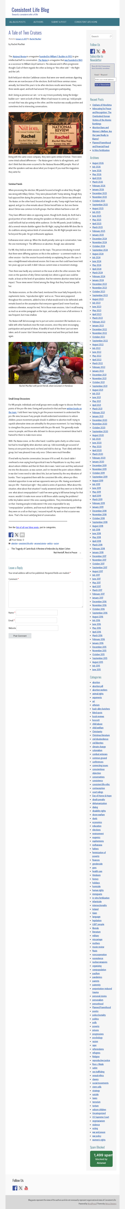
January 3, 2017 (21, 39)
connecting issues (100, 765)
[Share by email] (22, 534)
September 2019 (99, 476)
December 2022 (99, 329)
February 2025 (98, 231)
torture (95, 1105)
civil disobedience (100, 739)
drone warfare (98, 814)
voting (95, 1128)
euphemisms (98, 841)
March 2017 (97, 590)
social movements (100, 1083)
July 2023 (96, 302)
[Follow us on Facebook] (92, 51)
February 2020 (98, 458)
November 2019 (99, 469)
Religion (96, 1056)
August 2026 (98, 163)
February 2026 (98, 185)
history (95, 879)
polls (94, 1022)
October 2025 (98, 200)
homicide (96, 886)
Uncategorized (99, 1113)
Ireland (95, 909)
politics (50, 543)
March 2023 (97, 318)
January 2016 (98, 643)
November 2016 (99, 605)
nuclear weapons (99, 962)
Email (12, 620)
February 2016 (98, 639)
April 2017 (96, 586)
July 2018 (96, 529)
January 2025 (98, 235)
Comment (14, 579)
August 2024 (98, 253)
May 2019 (96, 492)
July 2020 (96, 439)
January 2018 (98, 552)
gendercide (97, 863)
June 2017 (96, 578)
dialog (95, 807)
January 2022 (98, 371)
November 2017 (99, 560)
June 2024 (96, 261)
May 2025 (96, 219)
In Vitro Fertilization (101, 150)
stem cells (96, 1086)
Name (12, 612)
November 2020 (99, 423)
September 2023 (100, 295)
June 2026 (96, 170)
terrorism (96, 1102)
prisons (95, 1030)
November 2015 (99, 650)
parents (95, 981)
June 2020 (97, 442)
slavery (95, 1079)
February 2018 (98, 548)
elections (96, 829)
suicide (95, 1094)
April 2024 (96, 269)
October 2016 (98, 609)
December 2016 (99, 601)
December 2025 (99, 193)
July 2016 (96, 620)
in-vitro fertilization (100, 898)
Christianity (97, 731)
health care (97, 871)
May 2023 (96, 310)
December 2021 (99, 374)
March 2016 (97, 635)
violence (96, 1124)
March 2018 (97, 544)
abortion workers (99, 690)
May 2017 (96, 582)
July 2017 (96, 575)
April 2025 (96, 223)
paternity (96, 984)
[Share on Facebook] (11, 534)
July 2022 (96, 348)
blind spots (97, 712)
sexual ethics (98, 1075)
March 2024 (97, 272)
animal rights (98, 693)
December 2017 (99, 556)
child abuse (97, 724)
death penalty (98, 799)
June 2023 (96, 306)
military (95, 935)
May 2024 (96, 265)
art (93, 701)
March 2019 (97, 499)
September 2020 (100, 431)
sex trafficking (98, 1071)
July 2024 (96, 257)
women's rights (98, 1139)
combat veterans (99, 754)
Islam (94, 913)
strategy (96, 1090)
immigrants (97, 894)
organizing (97, 965)
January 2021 (97, 416)
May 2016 (96, 628)
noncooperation (99, 954)
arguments (97, 697)
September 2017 (99, 567)
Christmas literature (101, 735)
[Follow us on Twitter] (98, 51)
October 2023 (98, 291)
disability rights (99, 810)
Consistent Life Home (86, 21)
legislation (97, 920)
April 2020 (97, 450)
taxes (94, 1098)
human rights (98, 890)
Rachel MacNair (35, 39)
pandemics (97, 977)
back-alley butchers (101, 708)
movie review (98, 947)
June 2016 (96, 624)
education (96, 826)
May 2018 (96, 537)
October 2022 (98, 337)
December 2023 (99, 284)
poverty (95, 1026)
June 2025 (96, 216)
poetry (95, 1011)
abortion (14, 543)
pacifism (96, 973)
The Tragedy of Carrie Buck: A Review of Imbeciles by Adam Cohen (40, 548)
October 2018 (98, 518)
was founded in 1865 (73, 60)
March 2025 (97, 227)
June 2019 (96, 488)
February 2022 (98, 367)
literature (96, 931)
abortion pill (97, 686)
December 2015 (99, 647)
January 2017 (97, 597)
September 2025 (100, 204)
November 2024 (99, 242)
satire (94, 1068)
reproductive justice (101, 1060)
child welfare (98, 727)
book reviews (98, 716)
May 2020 (97, 446)
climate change (99, 746)
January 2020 (98, 461)
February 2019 (98, 503)
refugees (96, 1052)
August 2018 (97, 526)
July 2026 (96, 166)
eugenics (96, 837)
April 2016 (96, 631)
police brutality (99, 1015)
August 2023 (98, 299)
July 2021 (96, 393)
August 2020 (98, 435)
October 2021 (98, 382)
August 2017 (97, 571)
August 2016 (97, 616)
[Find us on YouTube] (103, 51)
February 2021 (98, 412)
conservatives (98, 777)
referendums (98, 1049)
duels (94, 818)
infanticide (97, 901)
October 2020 (98, 427)
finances (96, 860)
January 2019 (98, 507)
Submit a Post (58, 21)
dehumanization (99, 803)
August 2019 (97, 480)
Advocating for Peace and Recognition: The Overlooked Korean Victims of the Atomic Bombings (101, 116)
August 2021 (97, 390)
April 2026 (97, 178)
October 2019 (98, 473)
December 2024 (99, 238)
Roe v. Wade (98, 1064)
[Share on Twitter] (16, 534)
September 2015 (99, 658)
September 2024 (100, 250)
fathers (95, 848)
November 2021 (99, 378)
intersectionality (99, 905)
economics (97, 822)
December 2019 (99, 465)
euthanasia (97, 845)
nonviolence (97, 958)
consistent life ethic (26, 543)
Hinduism (96, 875)
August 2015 (97, 662)
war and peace (98, 1132)
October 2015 (98, 654)
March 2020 (97, 454)
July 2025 (96, 212)
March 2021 (97, 408)
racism (56, 543)
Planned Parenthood (101, 1007)
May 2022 (96, 355)
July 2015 (96, 665)
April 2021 (96, 405)
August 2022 (98, 344)
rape (94, 1045)
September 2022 (100, 340)
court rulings (97, 792)
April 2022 (96, 359)
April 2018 (96, 541)
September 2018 (99, 522)
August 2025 (98, 208)
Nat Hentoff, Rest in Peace (65, 552)
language (96, 916)
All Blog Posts (17, 21)
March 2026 (97, 182)
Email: (101, 75)
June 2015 (96, 669)
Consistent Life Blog (30, 9)
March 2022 (97, 363)
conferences (97, 761)
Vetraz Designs (110, 1204)
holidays (96, 882)
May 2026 (96, 174)
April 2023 (96, 314)
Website (12, 628)
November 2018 (99, 514)
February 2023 (98, 321)
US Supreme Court (100, 1117)
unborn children (99, 1109)
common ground (99, 758)
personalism (97, 1000)
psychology (97, 1037)
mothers (96, 943)
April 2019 (96, 495)
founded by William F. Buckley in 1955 (55, 56)
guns (94, 867)
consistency (97, 780)
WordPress (92, 1204)
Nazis (94, 950)
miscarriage (97, 939)
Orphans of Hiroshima (102, 105)
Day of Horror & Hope (102, 795)
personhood (97, 1003)
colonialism (97, 750)
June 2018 (96, 533)
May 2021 (96, 401)
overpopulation (99, 969)
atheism (96, 705)
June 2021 (96, 397)
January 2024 (98, 280)
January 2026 (98, 189)
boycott (96, 720)
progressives (98, 1034)
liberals (95, 928)
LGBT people (98, 924)
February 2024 (98, 276)
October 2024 (98, 246)
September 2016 (99, 613)
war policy (96, 1136)
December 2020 (99, 420)
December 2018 (99, 511)
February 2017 (98, 594)
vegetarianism (98, 1121)
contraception (98, 788)
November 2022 (99, 333)
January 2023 (98, 325)
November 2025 (99, 197)
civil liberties (97, 742)
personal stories (40, 543)
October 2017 (98, 563)
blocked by (103, 1160)
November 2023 (99, 287)
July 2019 (96, 484)
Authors (38, 21)
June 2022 (96, 352)
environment (98, 833)
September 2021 (99, 386)
